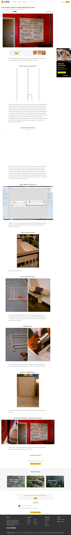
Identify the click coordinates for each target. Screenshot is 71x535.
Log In (62, 1)
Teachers (24, 1)
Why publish (47, 519)
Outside (35, 522)
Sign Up (67, 1)
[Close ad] (70, 49)
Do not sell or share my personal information (45, 532)
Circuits (28, 519)
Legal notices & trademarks (59, 532)
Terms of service (19, 532)
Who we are (47, 525)
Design (28, 522)
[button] (54, 12)
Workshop (11, 9)
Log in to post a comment (35, 512)
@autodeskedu (61, 521)
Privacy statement (26, 532)
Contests (19, 1)
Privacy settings (33, 532)
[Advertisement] (64, 62)
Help (46, 522)
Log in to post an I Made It (35, 463)
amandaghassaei (24, 505)
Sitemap (46, 524)
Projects (14, 1)
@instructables (61, 519)
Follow (16, 53)
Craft (28, 524)
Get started (47, 521)
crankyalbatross (5, 9)
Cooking (35, 519)
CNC (14, 9)
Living (35, 521)
